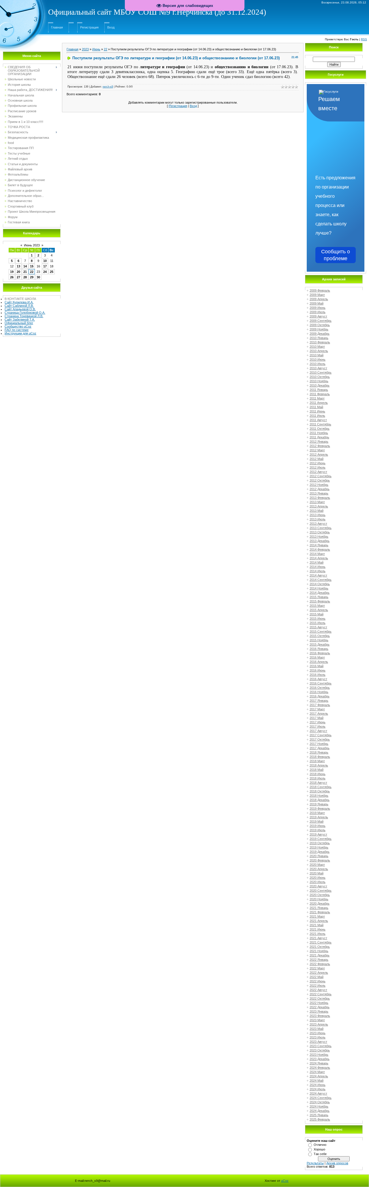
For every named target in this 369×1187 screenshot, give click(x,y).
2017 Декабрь (320, 748)
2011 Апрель (319, 402)
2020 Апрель (319, 869)
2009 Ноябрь (319, 329)
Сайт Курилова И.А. (19, 302)
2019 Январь (319, 804)
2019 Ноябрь (319, 847)
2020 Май (316, 873)
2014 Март (317, 554)
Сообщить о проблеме (335, 255)
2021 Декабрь (320, 955)
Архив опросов (337, 1163)
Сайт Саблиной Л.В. (19, 305)
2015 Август (318, 627)
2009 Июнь (317, 307)
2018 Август (318, 782)
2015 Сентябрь (321, 631)
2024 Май (316, 1080)
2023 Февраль (320, 1015)
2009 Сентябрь (321, 320)
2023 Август (318, 1041)
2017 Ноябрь (319, 743)
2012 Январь (319, 441)
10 (45, 260)
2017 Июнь (317, 722)
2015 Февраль (320, 601)
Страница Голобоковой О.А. (25, 312)
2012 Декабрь (320, 489)
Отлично (320, 1144)
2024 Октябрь (320, 1102)
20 (18, 271)
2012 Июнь (317, 463)
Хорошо (319, 1149)
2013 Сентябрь (321, 528)
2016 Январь (319, 648)
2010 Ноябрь (319, 381)
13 (18, 266)
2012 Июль (317, 467)
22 (31, 271)
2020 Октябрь (320, 895)
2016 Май (316, 666)
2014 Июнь (317, 566)
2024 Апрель (319, 1076)
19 (12, 271)
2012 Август (318, 471)
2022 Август (318, 990)
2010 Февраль (320, 342)
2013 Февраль (320, 497)
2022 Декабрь (320, 1007)
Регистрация (89, 27)
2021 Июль (317, 933)
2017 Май (316, 718)
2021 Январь (319, 908)
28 (25, 277)
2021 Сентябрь (321, 942)
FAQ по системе (17, 330)
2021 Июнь (317, 929)
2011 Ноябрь (319, 433)
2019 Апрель (319, 817)
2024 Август (318, 1093)
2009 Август (318, 316)
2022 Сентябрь (321, 994)
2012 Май (316, 459)
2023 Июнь (317, 1033)
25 (51, 271)
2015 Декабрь (320, 644)
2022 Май (316, 977)
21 (25, 271)
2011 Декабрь (319, 437)
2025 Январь (319, 1115)
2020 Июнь (317, 877)
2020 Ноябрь (319, 899)
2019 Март (317, 813)
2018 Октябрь (320, 791)
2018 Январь (319, 752)
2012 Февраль (320, 446)
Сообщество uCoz (18, 326)
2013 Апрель (319, 506)
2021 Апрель (319, 920)
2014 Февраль (320, 549)
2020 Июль (317, 882)
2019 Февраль (320, 808)
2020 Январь (319, 856)
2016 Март (317, 657)
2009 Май (316, 303)
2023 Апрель (319, 1024)
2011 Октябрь (320, 428)
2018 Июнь (317, 774)
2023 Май (316, 1028)
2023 (85, 49)
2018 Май (316, 769)
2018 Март (317, 761)
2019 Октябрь (320, 843)
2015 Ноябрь (319, 640)
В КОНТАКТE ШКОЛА (20, 298)
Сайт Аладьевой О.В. (20, 309)
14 (25, 266)
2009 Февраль (320, 290)
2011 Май (316, 407)
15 (31, 266)
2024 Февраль (320, 1067)
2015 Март (317, 605)
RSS (364, 39)
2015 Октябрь (320, 636)
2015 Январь (319, 597)
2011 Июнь (317, 411)
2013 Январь (319, 493)
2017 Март (317, 709)
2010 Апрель (319, 351)
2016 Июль (317, 674)
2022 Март (317, 968)
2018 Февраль (320, 756)
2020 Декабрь (320, 903)
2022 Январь (319, 959)
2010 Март (317, 346)
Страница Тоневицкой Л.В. (24, 316)
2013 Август (318, 523)
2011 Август (318, 420)
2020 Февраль (320, 860)
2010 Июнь (317, 359)
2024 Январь (319, 1063)
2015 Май (316, 614)
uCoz (285, 1180)
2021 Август (318, 938)
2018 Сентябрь (321, 787)
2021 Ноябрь (319, 951)
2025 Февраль (320, 1119)
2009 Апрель (319, 299)
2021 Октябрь (320, 946)
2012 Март (317, 450)
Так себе (320, 1154)
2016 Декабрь (320, 696)
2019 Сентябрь (321, 838)
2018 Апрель (319, 765)
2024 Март (317, 1072)
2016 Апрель (319, 661)
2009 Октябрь (320, 325)
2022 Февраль (320, 964)
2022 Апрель (319, 972)
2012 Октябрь (320, 480)
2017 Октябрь (320, 739)
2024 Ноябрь (319, 1106)
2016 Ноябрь (319, 692)
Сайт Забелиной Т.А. (20, 319)
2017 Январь (319, 700)
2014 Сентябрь (321, 579)
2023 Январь (319, 1011)
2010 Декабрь (320, 385)
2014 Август (318, 575)
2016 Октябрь (320, 687)
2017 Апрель (319, 713)
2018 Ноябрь (319, 795)
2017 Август (318, 731)
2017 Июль (317, 726)
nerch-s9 (108, 86)
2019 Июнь (317, 826)
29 (31, 277)
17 (45, 266)
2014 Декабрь (320, 592)
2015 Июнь (317, 618)
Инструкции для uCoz (20, 333)
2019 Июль (317, 830)
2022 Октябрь (320, 998)
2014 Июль (317, 571)
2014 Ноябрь (319, 588)
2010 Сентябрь (321, 372)
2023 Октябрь (320, 1050)
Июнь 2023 (32, 245)
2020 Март (317, 864)
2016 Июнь (317, 670)
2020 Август (318, 886)
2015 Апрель (319, 610)
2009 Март (317, 294)
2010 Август (318, 368)
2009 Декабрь (320, 333)
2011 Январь (319, 389)
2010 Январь (319, 338)
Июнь (96, 49)
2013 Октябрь (320, 532)
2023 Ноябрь (319, 1054)
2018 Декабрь (320, 800)
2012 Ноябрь (319, 484)
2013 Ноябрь (319, 536)
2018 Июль (317, 778)
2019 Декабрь (320, 851)
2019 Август (318, 834)
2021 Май (316, 925)
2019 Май (316, 821)
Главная (57, 27)
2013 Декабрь (320, 541)
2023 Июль (317, 1037)
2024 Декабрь (320, 1110)
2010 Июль (317, 364)
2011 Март (317, 398)
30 (38, 277)
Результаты (315, 1163)
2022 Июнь (317, 981)
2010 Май (316, 355)
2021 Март (317, 916)
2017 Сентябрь (321, 735)
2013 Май (316, 510)
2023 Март (317, 1020)
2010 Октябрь (320, 376)
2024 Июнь (317, 1085)
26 (12, 277)
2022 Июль (317, 985)
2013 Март (317, 502)
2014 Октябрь (320, 584)
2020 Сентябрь (321, 890)
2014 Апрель (319, 558)
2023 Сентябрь (321, 1046)
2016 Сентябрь (321, 683)
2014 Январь (319, 545)
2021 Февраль (320, 912)
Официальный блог (19, 323)
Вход (110, 27)
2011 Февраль (320, 394)
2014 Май (316, 562)
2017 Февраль (320, 705)
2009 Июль (317, 312)
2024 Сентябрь (321, 1098)
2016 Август (318, 679)
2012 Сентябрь (321, 476)
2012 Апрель (319, 454)
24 (45, 271)
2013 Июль (317, 519)
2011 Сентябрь (320, 424)
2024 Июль (317, 1089)
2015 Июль (317, 623)
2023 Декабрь (320, 1059)
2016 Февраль (320, 653)
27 (18, 277)
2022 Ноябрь (319, 1003)
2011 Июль (317, 415)
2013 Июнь (317, 515)
